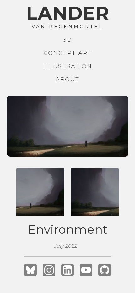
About (67, 79)
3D (67, 39)
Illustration (67, 66)
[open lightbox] (67, 126)
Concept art (68, 53)
